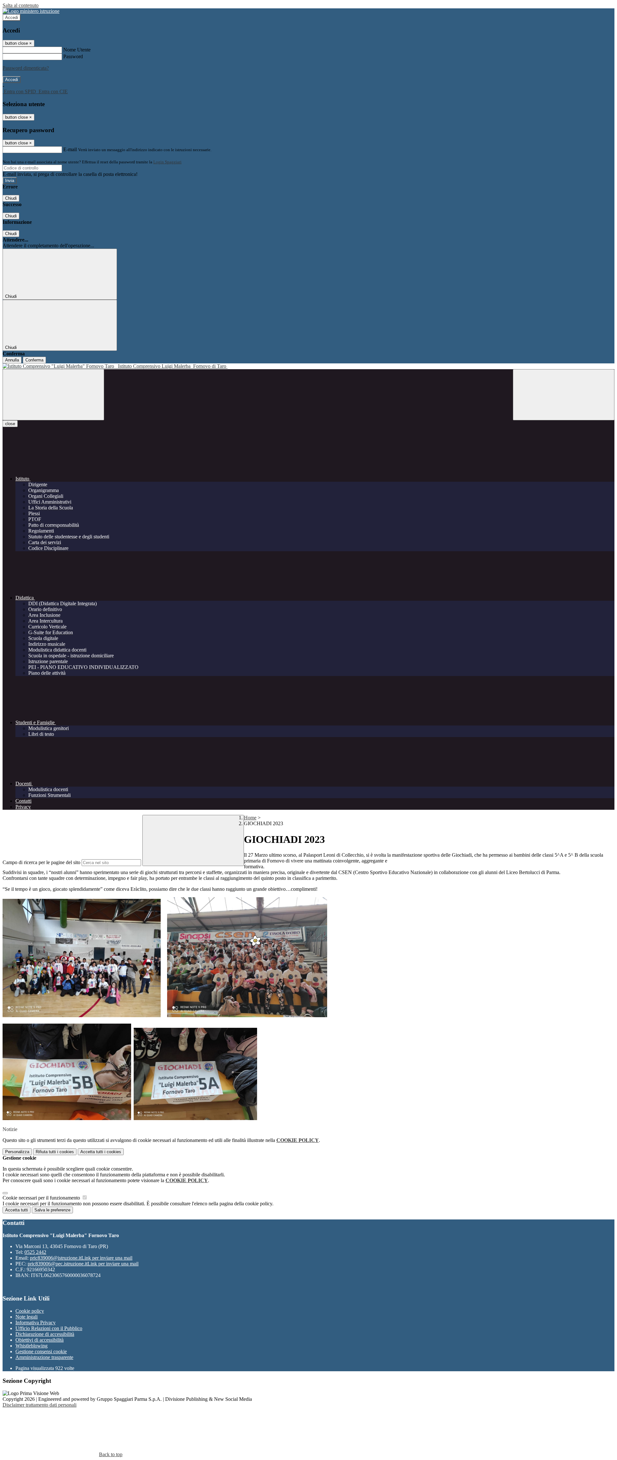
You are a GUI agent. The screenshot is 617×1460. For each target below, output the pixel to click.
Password (73, 56)
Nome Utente (77, 49)
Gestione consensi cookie (41, 1351)
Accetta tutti (100, 1151)
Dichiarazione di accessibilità (44, 1334)
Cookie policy (29, 1311)
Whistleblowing (31, 1345)
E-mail (70, 149)
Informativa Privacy (35, 1322)
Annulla (12, 360)
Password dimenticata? (26, 68)
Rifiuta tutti (55, 1151)
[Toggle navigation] (53, 394)
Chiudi (11, 198)
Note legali (26, 1316)
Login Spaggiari (167, 162)
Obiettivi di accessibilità (39, 1340)
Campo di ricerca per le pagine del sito (41, 862)
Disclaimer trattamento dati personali (39, 1405)
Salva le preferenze (52, 1210)
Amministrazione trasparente (44, 1357)
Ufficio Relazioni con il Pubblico (48, 1328)
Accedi (11, 17)
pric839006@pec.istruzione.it (83, 1263)
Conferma (34, 360)
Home (250, 817)
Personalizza (17, 1151)
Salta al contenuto (21, 5)
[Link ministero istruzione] (31, 11)
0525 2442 (35, 1252)
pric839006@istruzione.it (81, 1258)
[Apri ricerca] (563, 394)
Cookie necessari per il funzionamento (42, 1197)
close (10, 423)
